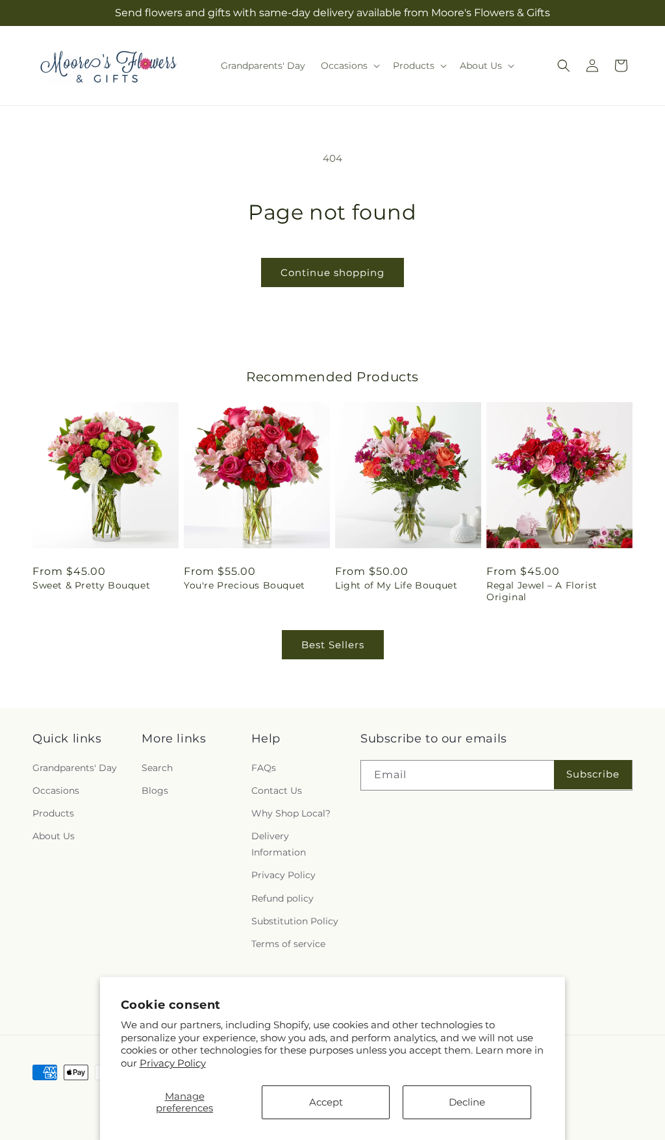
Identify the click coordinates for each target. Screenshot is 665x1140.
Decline (467, 1102)
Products (53, 813)
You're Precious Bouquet (244, 585)
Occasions (55, 790)
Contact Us (276, 790)
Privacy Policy (173, 1063)
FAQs (263, 768)
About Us (53, 836)
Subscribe (593, 774)
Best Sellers (332, 645)
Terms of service (288, 944)
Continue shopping (332, 272)
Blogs (155, 790)
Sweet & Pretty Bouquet (91, 585)
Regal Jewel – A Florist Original (541, 591)
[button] (349, 65)
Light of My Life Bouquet (396, 585)
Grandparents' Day (74, 768)
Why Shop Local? (291, 813)
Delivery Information (278, 844)
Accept (326, 1102)
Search (157, 768)
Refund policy (282, 898)
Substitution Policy (294, 921)
